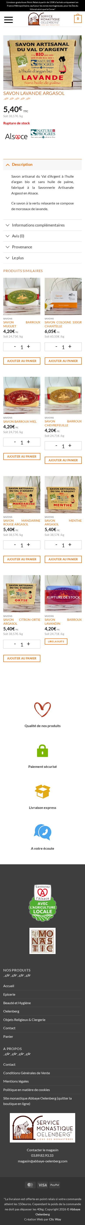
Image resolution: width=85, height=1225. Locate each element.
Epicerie (9, 994)
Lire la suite (56, 641)
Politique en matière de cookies (26, 1090)
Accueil (8, 986)
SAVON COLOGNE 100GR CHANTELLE (63, 324)
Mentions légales (16, 1081)
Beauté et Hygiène (17, 1003)
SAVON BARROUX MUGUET (21, 324)
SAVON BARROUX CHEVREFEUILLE (63, 423)
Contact (9, 1028)
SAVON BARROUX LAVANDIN (63, 621)
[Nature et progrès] (43, 136)
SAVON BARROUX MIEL (20, 421)
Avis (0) (18, 236)
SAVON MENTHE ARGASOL (63, 522)
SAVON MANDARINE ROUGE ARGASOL (21, 522)
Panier (8, 1036)
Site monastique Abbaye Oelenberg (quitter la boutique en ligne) (37, 1101)
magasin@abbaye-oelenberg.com (42, 1161)
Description (22, 164)
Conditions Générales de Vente (26, 1073)
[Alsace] (16, 136)
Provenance (22, 247)
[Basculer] (7, 164)
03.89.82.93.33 (42, 1155)
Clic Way (55, 1219)
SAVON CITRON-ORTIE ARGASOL (21, 621)
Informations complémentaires (38, 225)
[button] (8, 19)
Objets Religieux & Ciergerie (24, 1019)
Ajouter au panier (22, 361)
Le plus (18, 258)
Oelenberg (11, 1011)
